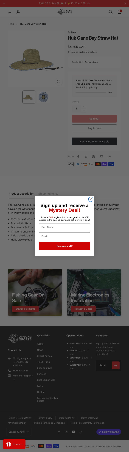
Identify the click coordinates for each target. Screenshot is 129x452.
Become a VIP (64, 246)
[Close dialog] (90, 199)
